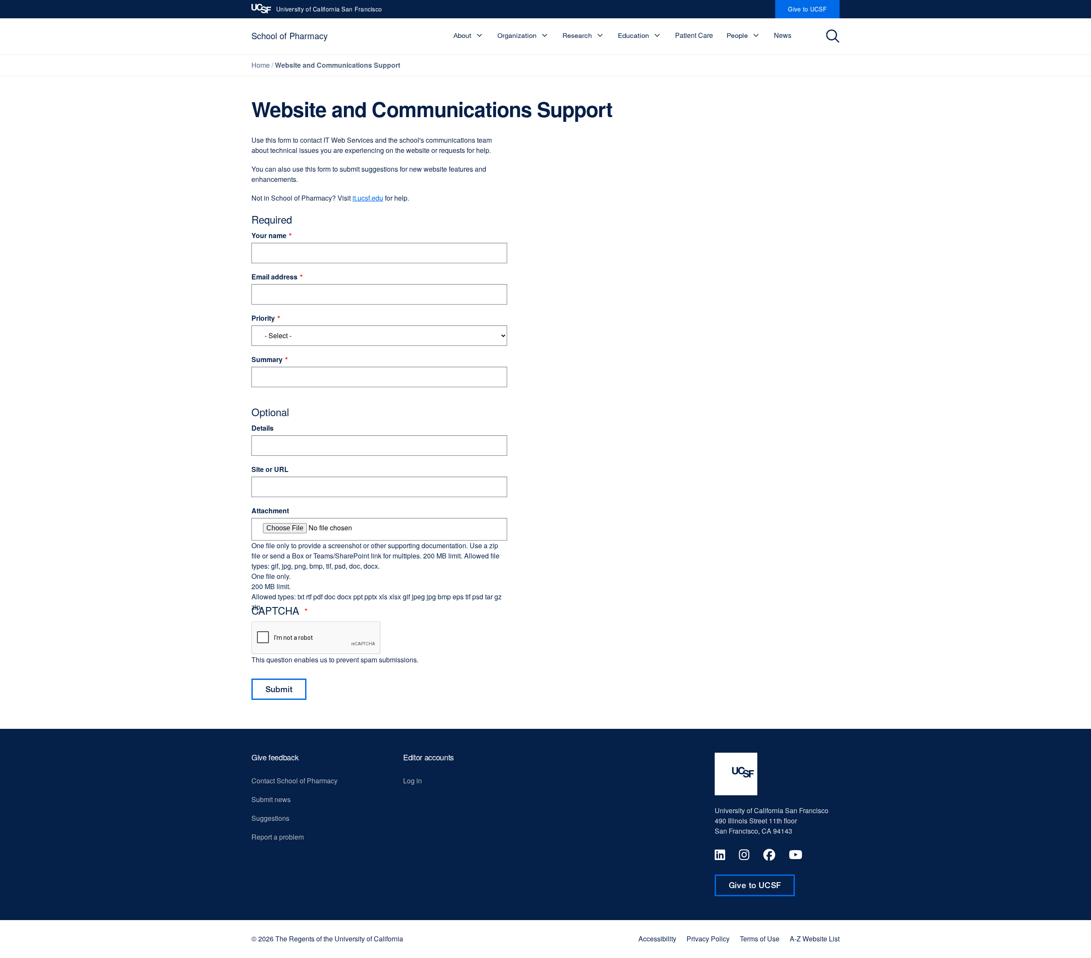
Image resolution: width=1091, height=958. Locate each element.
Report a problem (277, 837)
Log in (412, 780)
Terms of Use (759, 939)
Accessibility (657, 939)
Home (260, 65)
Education (633, 35)
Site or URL (270, 469)
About (462, 35)
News (782, 35)
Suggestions (270, 818)
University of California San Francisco (329, 11)
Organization (517, 35)
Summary (267, 359)
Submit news (271, 799)
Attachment (270, 510)
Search (833, 36)
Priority (263, 318)
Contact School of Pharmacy (294, 780)
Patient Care (694, 35)
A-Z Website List (815, 939)
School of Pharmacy (289, 35)
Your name (268, 235)
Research (577, 35)
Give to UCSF (814, 11)
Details (262, 428)
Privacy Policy (708, 939)
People (737, 35)
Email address (274, 277)
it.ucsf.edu (367, 198)
